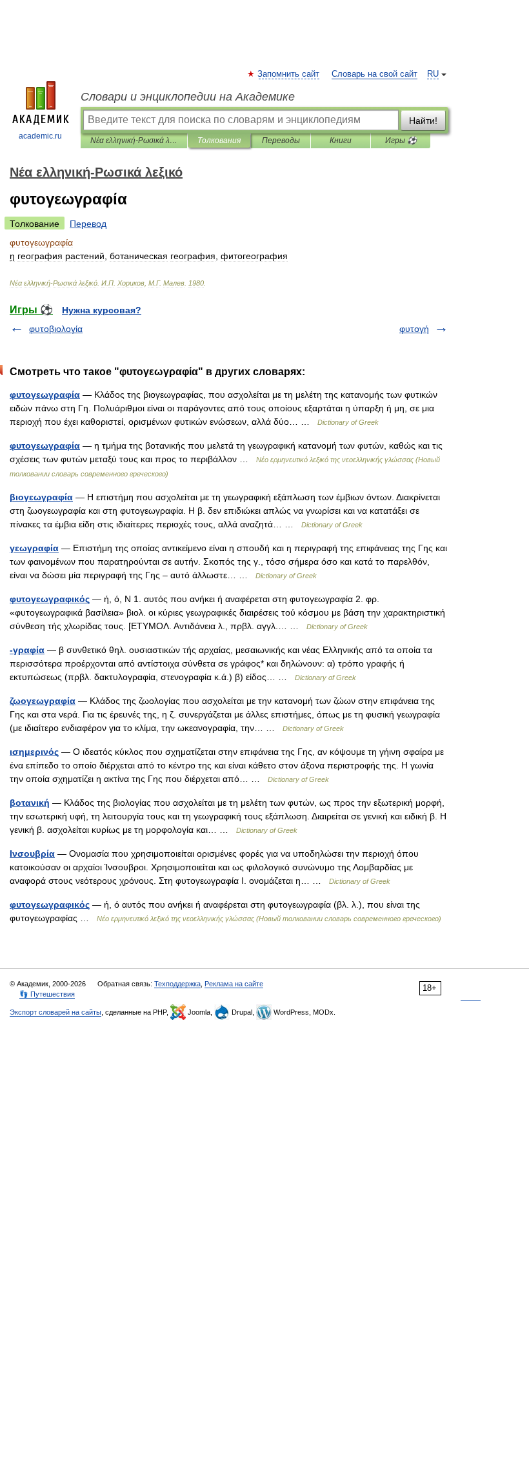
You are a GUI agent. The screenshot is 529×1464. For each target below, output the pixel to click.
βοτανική (30, 802)
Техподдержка (177, 984)
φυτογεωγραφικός (50, 599)
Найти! (423, 120)
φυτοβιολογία (56, 329)
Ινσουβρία (32, 853)
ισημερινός (34, 752)
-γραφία (27, 650)
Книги (341, 140)
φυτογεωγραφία (45, 394)
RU (433, 74)
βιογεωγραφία (41, 497)
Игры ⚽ (401, 140)
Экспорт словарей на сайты (55, 1012)
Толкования (219, 140)
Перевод (88, 224)
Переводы (281, 140)
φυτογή (414, 329)
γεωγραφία (34, 548)
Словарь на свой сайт (374, 74)
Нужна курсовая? (101, 310)
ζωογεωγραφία (42, 701)
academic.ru (40, 136)
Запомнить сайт (289, 74)
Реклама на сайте (234, 984)
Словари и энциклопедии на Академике (188, 96)
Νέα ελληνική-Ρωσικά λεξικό (133, 140)
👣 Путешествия (47, 994)
